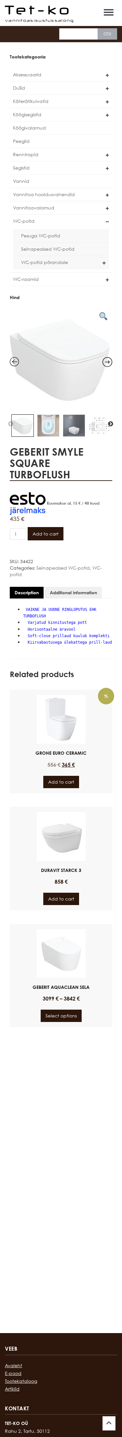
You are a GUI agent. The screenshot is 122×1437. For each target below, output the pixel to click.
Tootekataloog (21, 1381)
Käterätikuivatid (30, 101)
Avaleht (13, 1365)
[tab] (27, 593)
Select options (61, 1015)
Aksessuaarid (27, 74)
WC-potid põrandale (44, 262)
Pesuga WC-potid (40, 235)
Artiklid (12, 1389)
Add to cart (46, 533)
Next (110, 424)
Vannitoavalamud (33, 207)
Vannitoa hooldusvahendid (44, 194)
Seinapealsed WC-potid (48, 249)
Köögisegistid (27, 114)
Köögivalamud (29, 128)
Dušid (19, 88)
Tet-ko (38, 9)
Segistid (21, 167)
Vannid (21, 181)
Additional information (73, 592)
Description (27, 592)
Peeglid (21, 141)
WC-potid (23, 221)
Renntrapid (25, 154)
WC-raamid (26, 279)
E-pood (13, 1373)
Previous (10, 424)
